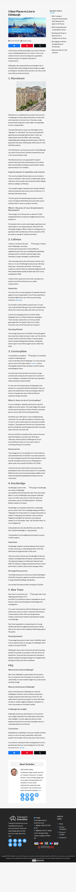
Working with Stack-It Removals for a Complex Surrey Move (59, 35)
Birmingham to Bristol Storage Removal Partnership (59, 44)
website (21, 747)
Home (61, 824)
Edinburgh (18, 300)
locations (33, 363)
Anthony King (26, 41)
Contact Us (62, 837)
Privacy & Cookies (62, 833)
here (39, 790)
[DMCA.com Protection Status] (38, 861)
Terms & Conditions (62, 828)
